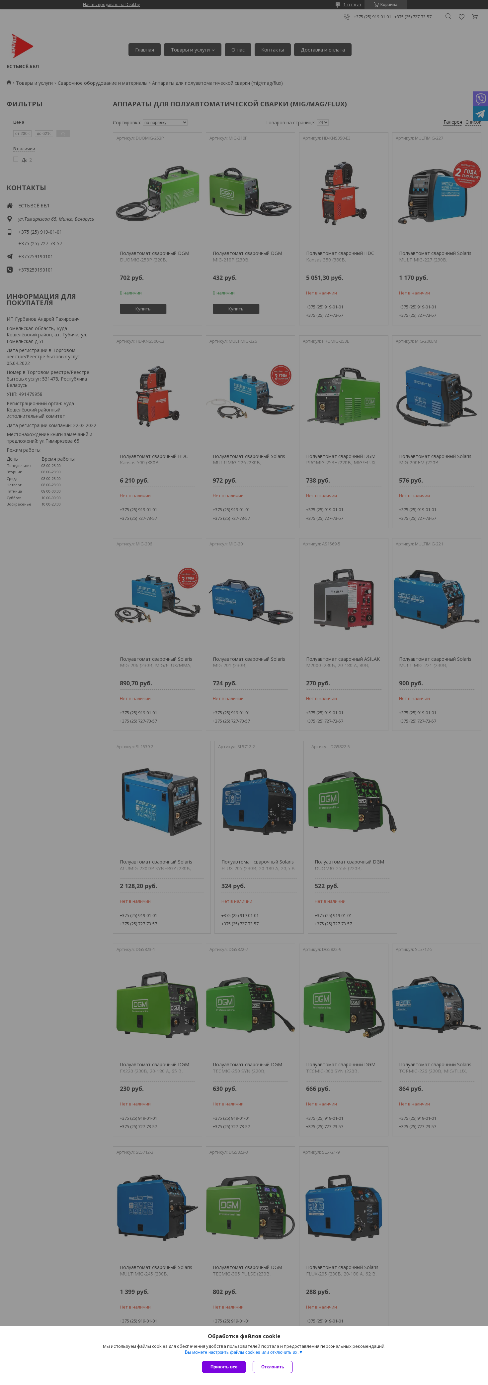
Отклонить (272, 1366)
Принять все (223, 1366)
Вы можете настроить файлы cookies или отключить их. (242, 1352)
